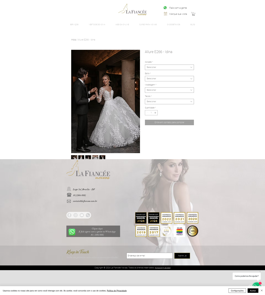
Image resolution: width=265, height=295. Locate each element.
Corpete (149, 62)
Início (73, 39)
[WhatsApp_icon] (165, 8)
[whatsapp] (88, 215)
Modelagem (150, 85)
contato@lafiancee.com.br (85, 201)
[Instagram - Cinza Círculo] (75, 215)
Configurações (237, 290)
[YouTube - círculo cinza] (82, 215)
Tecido (148, 96)
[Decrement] (147, 112)
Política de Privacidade (117, 290)
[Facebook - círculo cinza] (69, 215)
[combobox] (169, 67)
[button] (193, 14)
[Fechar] (261, 290)
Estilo (148, 73)
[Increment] (155, 112)
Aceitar (253, 290)
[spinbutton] (151, 112)
